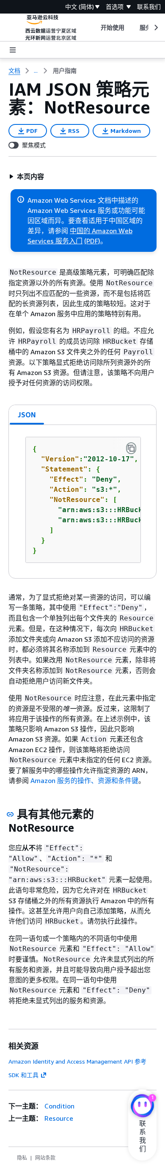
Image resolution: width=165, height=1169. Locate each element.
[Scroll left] (94, 27)
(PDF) (92, 241)
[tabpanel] (82, 501)
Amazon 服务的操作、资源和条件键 (84, 780)
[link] (65, 70)
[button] (26, 176)
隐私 (22, 1158)
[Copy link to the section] (10, 814)
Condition (59, 1106)
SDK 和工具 (23, 1074)
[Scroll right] (155, 27)
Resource (58, 1118)
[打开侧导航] (13, 50)
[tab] (27, 414)
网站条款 (45, 1158)
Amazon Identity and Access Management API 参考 (77, 1061)
